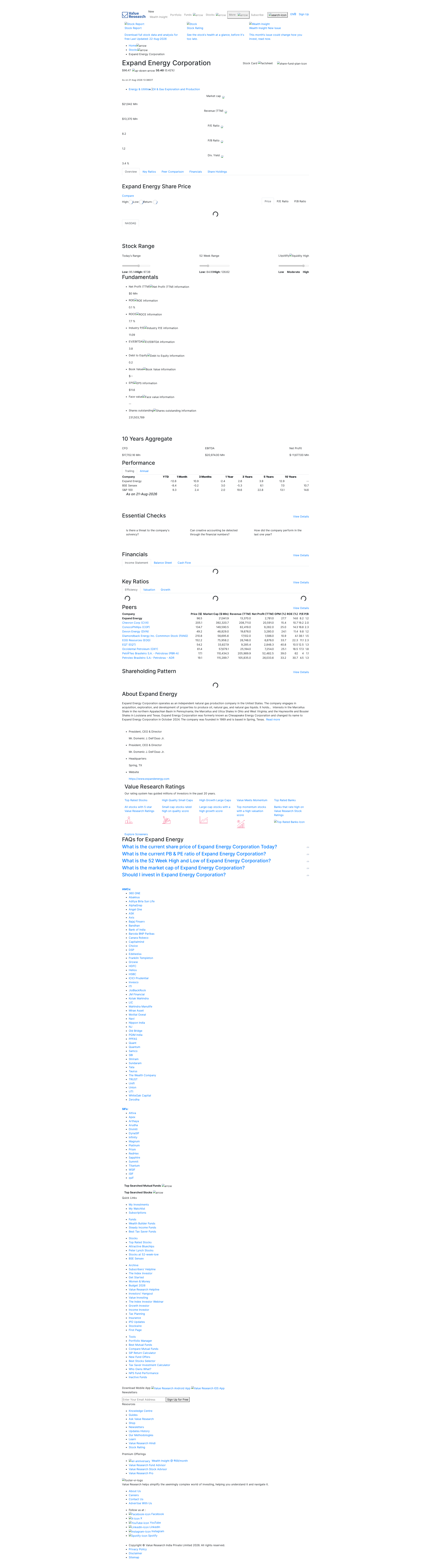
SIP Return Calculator (142, 1353)
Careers (134, 1495)
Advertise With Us (140, 1503)
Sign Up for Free (177, 1399)
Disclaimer (135, 1553)
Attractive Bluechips (141, 1246)
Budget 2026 (137, 1285)
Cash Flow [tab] (184, 562)
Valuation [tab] (149, 589)
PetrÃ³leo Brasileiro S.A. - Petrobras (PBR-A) (150, 653)
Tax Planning (137, 1313)
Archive (133, 1265)
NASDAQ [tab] (130, 223)
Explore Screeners (136, 834)
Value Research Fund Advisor (147, 1465)
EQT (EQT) (129, 644)
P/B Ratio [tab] (300, 201)
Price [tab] (268, 201)
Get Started (136, 1277)
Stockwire (135, 1326)
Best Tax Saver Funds (142, 1231)
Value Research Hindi (142, 1443)
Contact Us (136, 1499)
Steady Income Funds (142, 1227)
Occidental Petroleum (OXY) (140, 649)
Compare (128, 195)
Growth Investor (139, 1305)
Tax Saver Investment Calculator (149, 1365)
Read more (273, 719)
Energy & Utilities (140, 89)
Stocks (210, 14)
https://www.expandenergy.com (149, 778)
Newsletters (136, 1427)
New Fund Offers (139, 1357)
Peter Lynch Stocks (141, 1250)
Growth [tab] (165, 589)
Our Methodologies (141, 1435)
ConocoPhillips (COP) (136, 627)
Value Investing (138, 1297)
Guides (133, 1415)
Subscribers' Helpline (142, 1269)
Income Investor (139, 1309)
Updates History (139, 1431)
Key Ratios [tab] (149, 171)
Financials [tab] (195, 171)
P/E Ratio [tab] (283, 201)
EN (292, 14)
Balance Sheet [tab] (163, 562)
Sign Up (304, 14)
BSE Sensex (136, 1258)
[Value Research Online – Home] (134, 15)
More (232, 14)
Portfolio (175, 15)
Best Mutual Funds (140, 1344)
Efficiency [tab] (131, 589)
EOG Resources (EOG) (136, 640)
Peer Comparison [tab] (173, 171)
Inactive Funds (138, 1377)
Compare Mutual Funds (143, 1348)
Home (132, 45)
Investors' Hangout (141, 1293)
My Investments (139, 1204)
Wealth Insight (159, 17)
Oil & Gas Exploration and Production (176, 89)
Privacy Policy (138, 1549)
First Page (135, 1330)
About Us (135, 1491)
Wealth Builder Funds (142, 1223)
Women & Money (139, 1281)
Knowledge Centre (140, 1410)
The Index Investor (140, 1273)
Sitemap (134, 1557)
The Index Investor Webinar (146, 1301)
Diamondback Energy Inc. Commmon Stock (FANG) (155, 635)
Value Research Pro (141, 1473)
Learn (132, 1439)
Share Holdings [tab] (217, 171)
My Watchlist (137, 1208)
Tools (132, 1336)
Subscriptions (137, 1212)
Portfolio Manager (140, 1340)
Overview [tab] (131, 171)
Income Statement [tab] (136, 562)
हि (295, 14)
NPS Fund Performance (143, 1373)
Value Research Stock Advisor (148, 1469)
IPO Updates (137, 1321)
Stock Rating (137, 1447)
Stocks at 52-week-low (144, 1254)
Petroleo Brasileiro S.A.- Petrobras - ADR (148, 657)
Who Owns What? (140, 1369)
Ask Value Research (141, 1419)
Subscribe (257, 15)
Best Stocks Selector (142, 1361)
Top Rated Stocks (140, 1242)
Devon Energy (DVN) (135, 631)
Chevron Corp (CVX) (135, 622)
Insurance (135, 1317)
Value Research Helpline (144, 1289)
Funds (188, 14)
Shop (132, 1423)
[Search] (277, 15)
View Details (301, 516)
